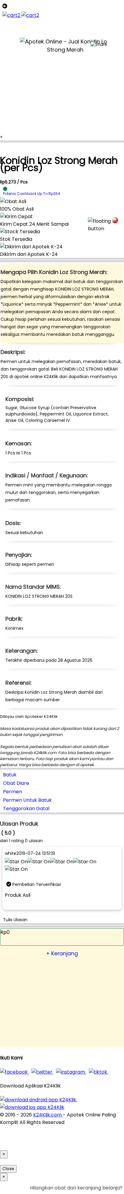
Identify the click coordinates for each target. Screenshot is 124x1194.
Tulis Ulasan (15, 920)
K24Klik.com (48, 1114)
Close (8, 1169)
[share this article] (99, 45)
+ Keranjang (62, 953)
